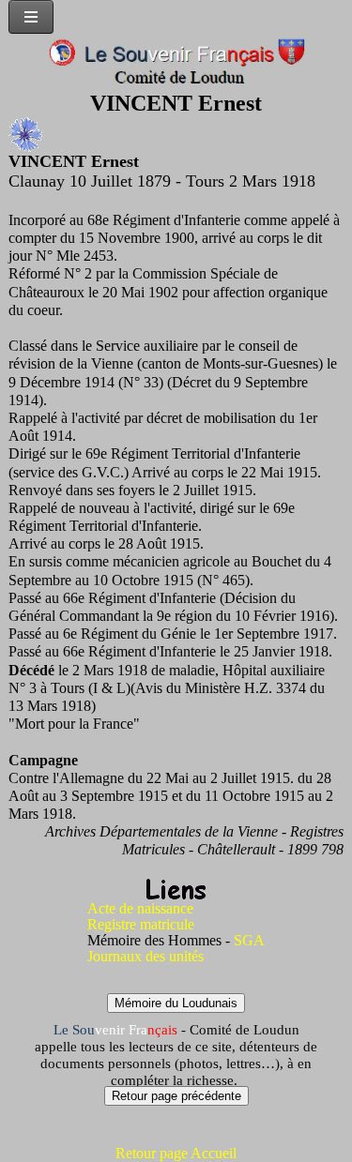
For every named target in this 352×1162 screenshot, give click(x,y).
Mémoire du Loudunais (176, 1003)
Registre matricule (140, 924)
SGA (249, 940)
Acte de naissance (140, 908)
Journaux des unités (145, 956)
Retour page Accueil (176, 1153)
